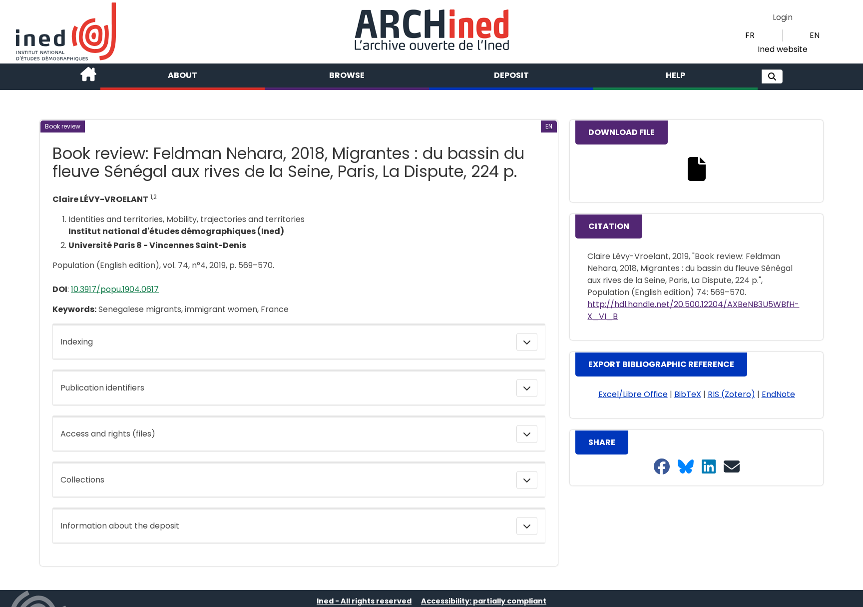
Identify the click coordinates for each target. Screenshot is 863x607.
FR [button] (750, 35)
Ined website (783, 49)
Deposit (511, 75)
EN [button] (815, 35)
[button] (772, 77)
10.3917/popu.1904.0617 (115, 289)
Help (675, 75)
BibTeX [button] (687, 394)
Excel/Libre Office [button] (633, 394)
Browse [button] (347, 75)
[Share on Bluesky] (686, 467)
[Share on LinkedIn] (709, 467)
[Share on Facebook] (662, 467)
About (182, 75)
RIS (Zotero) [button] (731, 394)
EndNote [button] (778, 394)
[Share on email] (732, 467)
